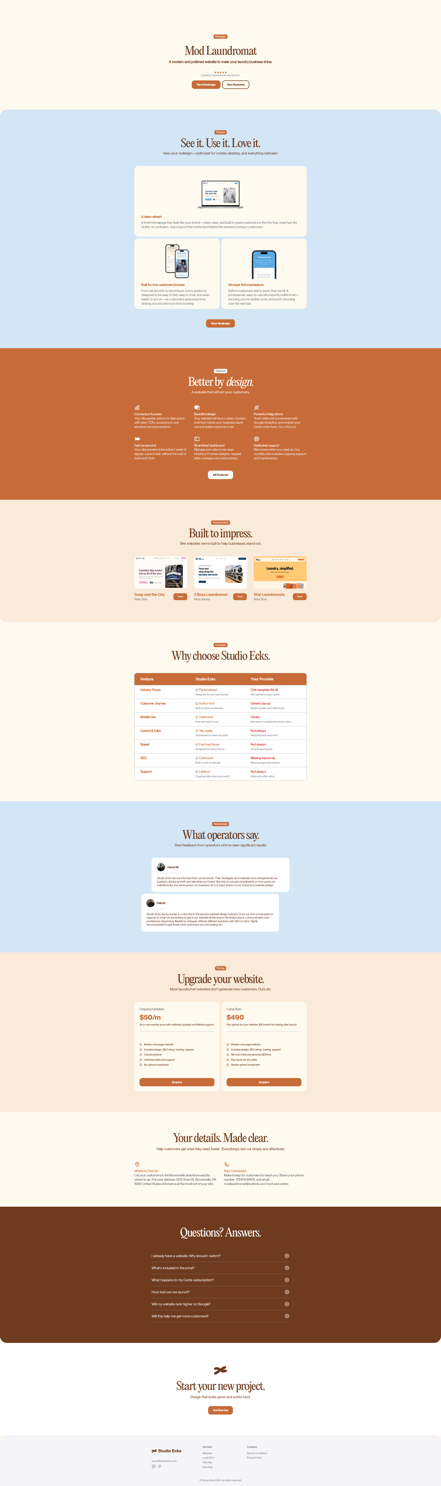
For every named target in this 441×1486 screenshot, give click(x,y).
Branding (207, 1467)
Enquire (177, 1082)
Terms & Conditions (257, 1453)
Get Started (220, 1410)
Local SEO (208, 1457)
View (180, 596)
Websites (207, 1453)
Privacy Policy (254, 1457)
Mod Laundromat (220, 51)
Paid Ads (207, 1462)
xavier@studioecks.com (164, 1461)
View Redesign (206, 84)
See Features (235, 84)
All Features (220, 475)
